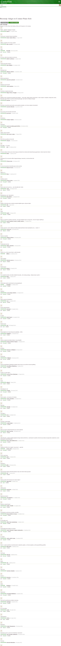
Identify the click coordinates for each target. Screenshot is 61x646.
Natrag (4, 22)
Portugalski (5, 73)
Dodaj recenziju (14, 22)
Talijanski (4, 230)
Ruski (4, 326)
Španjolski (4, 214)
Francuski (4, 52)
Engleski (4, 206)
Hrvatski (9, 127)
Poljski (4, 619)
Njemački (4, 302)
